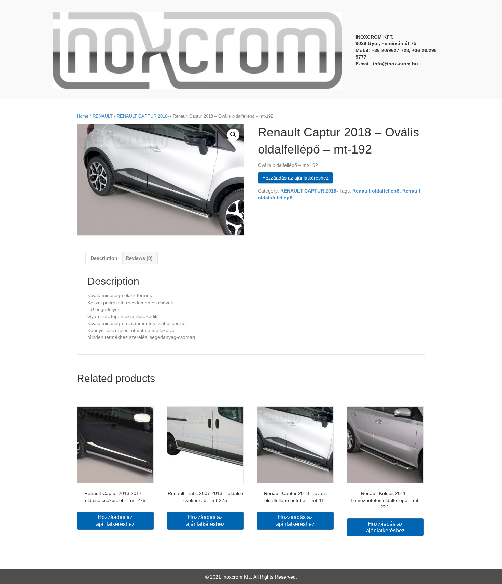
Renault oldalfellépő (376, 191)
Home (82, 116)
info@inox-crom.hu (395, 63)
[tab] (104, 258)
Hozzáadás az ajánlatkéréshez (295, 178)
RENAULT (103, 116)
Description (103, 258)
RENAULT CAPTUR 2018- (143, 116)
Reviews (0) (139, 258)
